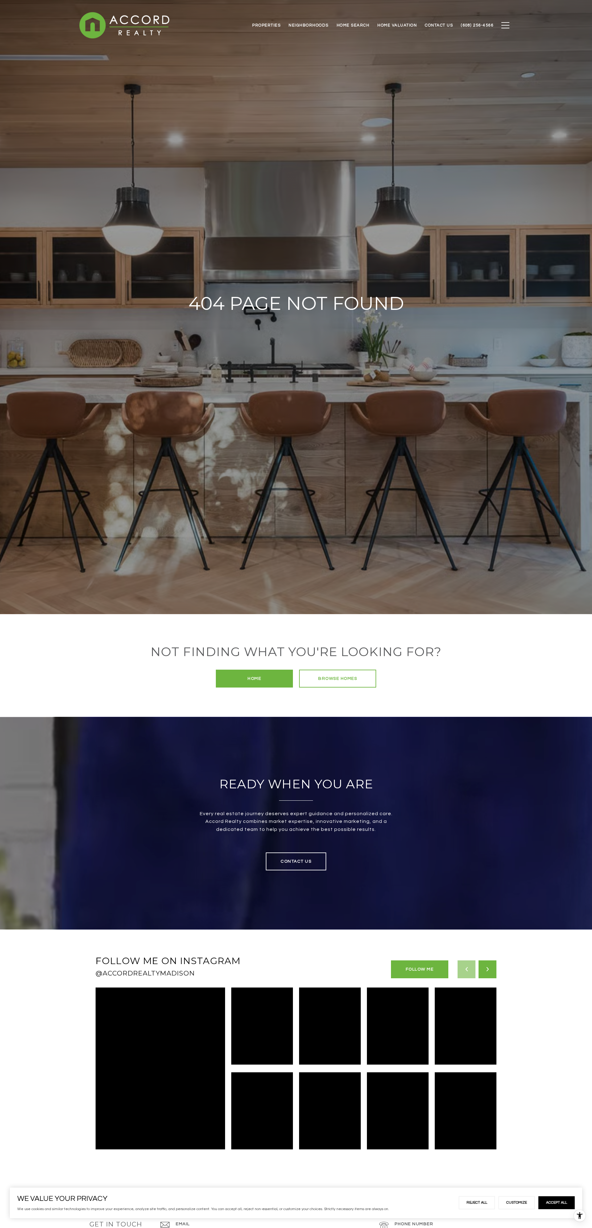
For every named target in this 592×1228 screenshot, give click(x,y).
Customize (516, 1203)
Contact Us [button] (296, 861)
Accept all (556, 1203)
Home (254, 678)
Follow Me (420, 969)
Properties (266, 25)
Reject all (477, 1203)
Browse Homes (337, 678)
